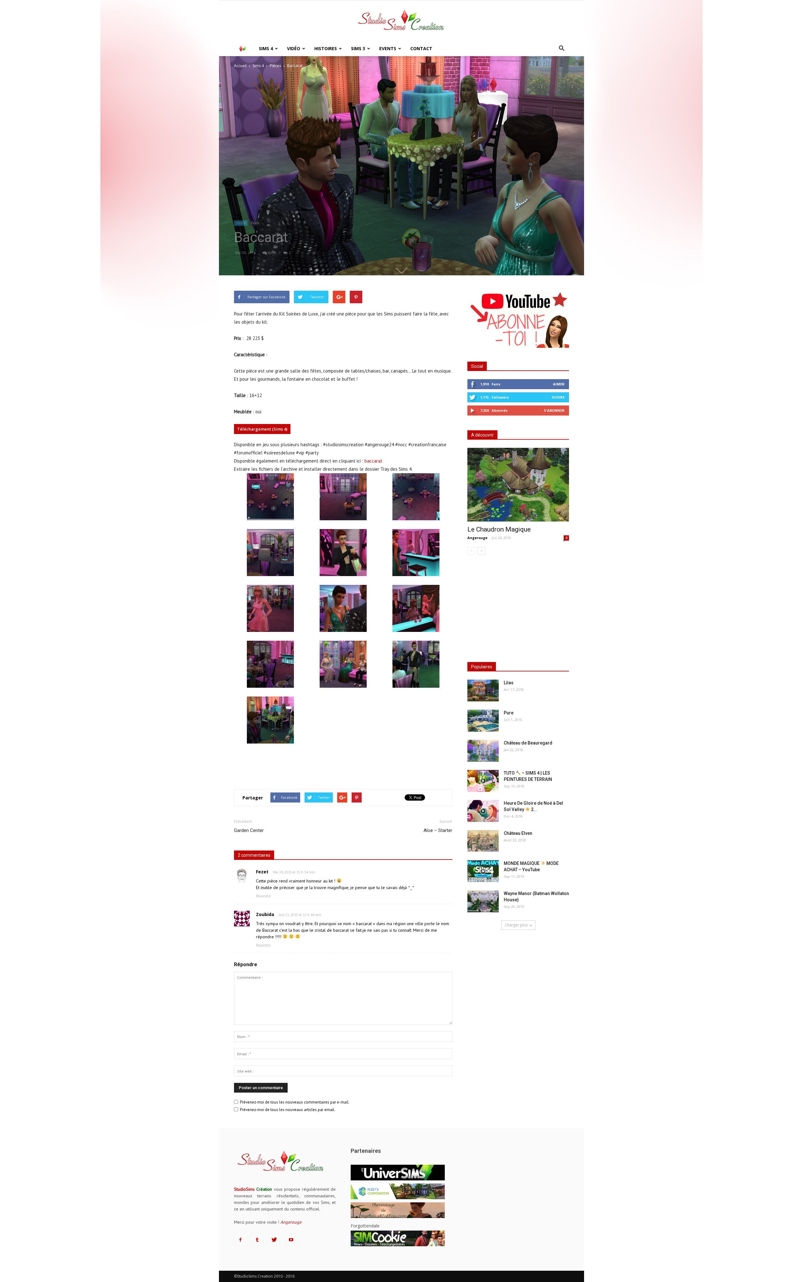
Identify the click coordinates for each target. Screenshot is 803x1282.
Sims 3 (358, 48)
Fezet (262, 872)
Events (387, 48)
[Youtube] (291, 1240)
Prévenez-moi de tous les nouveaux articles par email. (287, 1109)
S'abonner (554, 410)
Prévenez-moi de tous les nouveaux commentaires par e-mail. (294, 1102)
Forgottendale (365, 1226)
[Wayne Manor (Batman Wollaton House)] (483, 901)
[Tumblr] (257, 1240)
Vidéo (293, 48)
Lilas (508, 682)
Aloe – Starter (437, 830)
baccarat (373, 461)
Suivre (558, 397)
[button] (561, 48)
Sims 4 (266, 48)
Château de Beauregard (528, 742)
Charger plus (516, 925)
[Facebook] (240, 1240)
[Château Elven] (483, 841)
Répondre (263, 896)
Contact (421, 48)
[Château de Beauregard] (483, 751)
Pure (508, 712)
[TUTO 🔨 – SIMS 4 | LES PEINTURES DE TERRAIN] (483, 781)
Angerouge (477, 537)
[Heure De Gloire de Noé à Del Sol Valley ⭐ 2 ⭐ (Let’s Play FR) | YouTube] (483, 811)
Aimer (559, 384)
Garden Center (249, 830)
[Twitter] (274, 1240)
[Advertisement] (343, 768)
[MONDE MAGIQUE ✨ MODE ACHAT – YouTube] (483, 871)
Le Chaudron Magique (499, 529)
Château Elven (518, 833)
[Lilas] (483, 691)
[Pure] (483, 721)
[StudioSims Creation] (401, 21)
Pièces (255, 223)
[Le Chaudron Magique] (518, 485)
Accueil (240, 65)
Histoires (325, 48)
